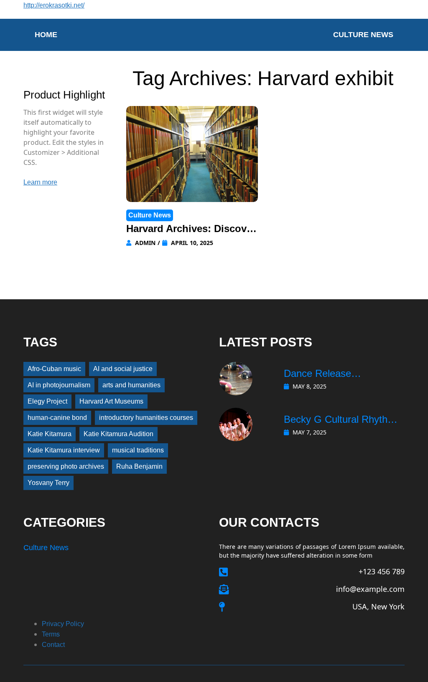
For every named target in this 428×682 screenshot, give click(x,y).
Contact (53, 644)
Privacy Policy (63, 623)
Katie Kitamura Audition (118, 433)
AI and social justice (123, 368)
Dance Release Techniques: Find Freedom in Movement (342, 374)
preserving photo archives (66, 466)
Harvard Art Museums (111, 401)
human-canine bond (57, 417)
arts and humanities (131, 385)
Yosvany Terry (48, 482)
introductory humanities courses (146, 417)
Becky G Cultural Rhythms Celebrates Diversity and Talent (342, 420)
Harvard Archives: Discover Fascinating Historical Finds (191, 229)
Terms (51, 634)
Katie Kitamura (49, 433)
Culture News (363, 34)
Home (46, 34)
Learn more (40, 182)
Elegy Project (47, 401)
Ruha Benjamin (139, 466)
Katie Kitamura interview (64, 450)
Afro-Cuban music (54, 368)
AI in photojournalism (59, 385)
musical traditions (138, 450)
